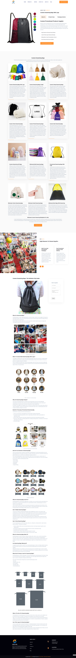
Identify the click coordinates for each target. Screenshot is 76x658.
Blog (30, 650)
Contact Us (37, 225)
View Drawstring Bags (47, 43)
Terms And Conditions (47, 656)
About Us (31, 642)
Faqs (30, 648)
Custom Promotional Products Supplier (52, 21)
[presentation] (41, 266)
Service (31, 644)
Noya (31, 656)
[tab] (43, 17)
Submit (53, 298)
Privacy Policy (41, 656)
